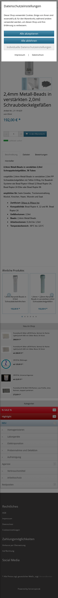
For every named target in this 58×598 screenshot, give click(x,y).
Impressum (20, 54)
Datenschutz (38, 54)
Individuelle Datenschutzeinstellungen (29, 47)
